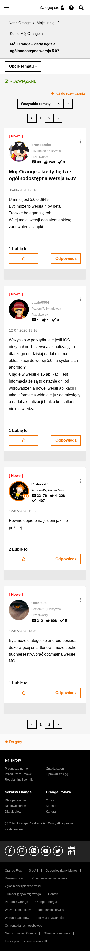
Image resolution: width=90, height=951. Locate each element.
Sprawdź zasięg (57, 774)
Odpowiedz (66, 258)
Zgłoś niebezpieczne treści (23, 886)
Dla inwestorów (15, 806)
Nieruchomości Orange (20, 933)
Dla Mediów (13, 811)
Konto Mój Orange (25, 33)
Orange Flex (13, 870)
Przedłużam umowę (18, 774)
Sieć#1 (33, 870)
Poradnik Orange (16, 902)
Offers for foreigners (57, 933)
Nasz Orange (20, 23)
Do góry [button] (15, 742)
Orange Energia (46, 902)
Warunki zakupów (17, 918)
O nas (50, 800)
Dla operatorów (15, 800)
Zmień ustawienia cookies (49, 878)
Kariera (51, 811)
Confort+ (54, 894)
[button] (81, 141)
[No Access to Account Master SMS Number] (59, 104)
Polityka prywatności (50, 918)
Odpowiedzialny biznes (62, 870)
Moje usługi (46, 23)
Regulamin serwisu (51, 910)
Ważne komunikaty (18, 910)
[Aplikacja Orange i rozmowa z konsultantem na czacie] (68, 104)
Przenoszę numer (17, 768)
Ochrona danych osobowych (24, 925)
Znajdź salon (55, 768)
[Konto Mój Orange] (36, 104)
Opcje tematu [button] (21, 66)
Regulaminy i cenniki (19, 779)
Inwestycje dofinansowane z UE (26, 941)
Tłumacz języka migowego (23, 894)
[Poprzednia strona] (32, 118)
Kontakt (51, 806)
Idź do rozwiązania (70, 93)
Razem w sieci (15, 878)
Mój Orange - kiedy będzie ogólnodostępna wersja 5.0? (42, 175)
